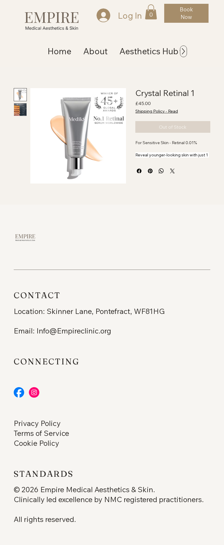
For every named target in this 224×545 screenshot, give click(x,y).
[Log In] (97, 16)
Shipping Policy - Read (156, 111)
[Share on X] (172, 170)
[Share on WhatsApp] (161, 170)
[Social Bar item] (19, 392)
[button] (151, 12)
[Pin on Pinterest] (150, 170)
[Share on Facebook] (139, 170)
